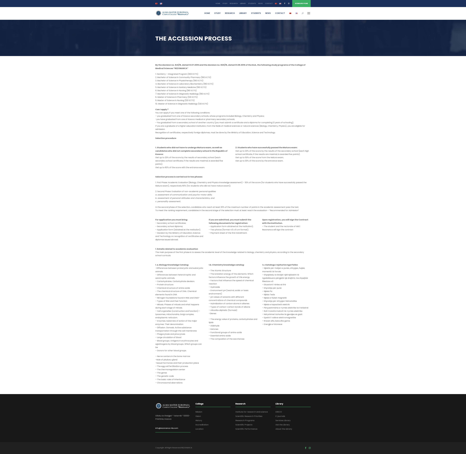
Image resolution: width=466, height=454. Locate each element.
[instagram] (288, 3)
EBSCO (278, 411)
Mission (198, 411)
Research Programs (244, 420)
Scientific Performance (246, 429)
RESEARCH (234, 3)
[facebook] (284, 3)
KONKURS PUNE (301, 3)
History (198, 420)
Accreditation (201, 424)
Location (199, 429)
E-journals (280, 416)
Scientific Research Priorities (248, 416)
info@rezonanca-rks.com (166, 428)
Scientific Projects (243, 424)
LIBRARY (243, 3)
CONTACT (269, 3)
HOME (218, 3)
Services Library (283, 420)
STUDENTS (252, 3)
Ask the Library (282, 424)
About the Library (283, 429)
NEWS (260, 3)
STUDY (225, 3)
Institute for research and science (251, 411)
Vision (198, 416)
